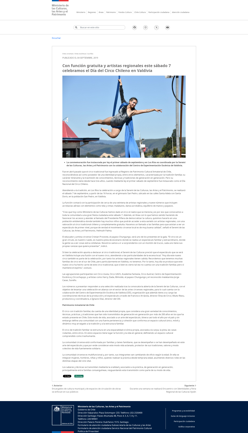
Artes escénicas (80, 54)
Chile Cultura (140, 12)
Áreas (101, 12)
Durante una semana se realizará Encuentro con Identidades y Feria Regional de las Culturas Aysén (163, 388)
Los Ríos (90, 54)
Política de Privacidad (88, 431)
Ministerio (80, 12)
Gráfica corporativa (186, 426)
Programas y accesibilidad (183, 410)
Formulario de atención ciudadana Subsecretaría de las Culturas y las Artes (114, 425)
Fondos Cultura (125, 12)
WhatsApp (79, 376)
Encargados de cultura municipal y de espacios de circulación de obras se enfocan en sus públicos (86, 388)
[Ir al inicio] (60, 8)
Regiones (92, 12)
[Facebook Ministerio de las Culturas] (134, 27)
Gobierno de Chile (86, 409)
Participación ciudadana (158, 12)
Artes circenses (67, 54)
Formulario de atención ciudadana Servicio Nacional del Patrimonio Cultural (115, 428)
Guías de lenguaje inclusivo (183, 416)
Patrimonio (111, 12)
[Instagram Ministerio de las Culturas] (145, 27)
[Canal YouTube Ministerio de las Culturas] (167, 27)
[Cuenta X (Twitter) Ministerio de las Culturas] (156, 27)
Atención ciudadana (180, 12)
